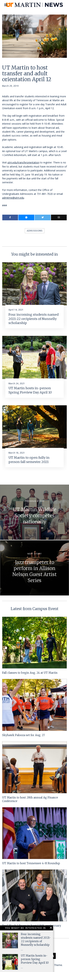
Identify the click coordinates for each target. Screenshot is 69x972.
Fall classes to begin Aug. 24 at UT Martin (30, 672)
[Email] (59, 217)
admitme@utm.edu (13, 197)
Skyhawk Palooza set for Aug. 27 (23, 735)
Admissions (34, 230)
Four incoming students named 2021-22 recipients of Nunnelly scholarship (33, 318)
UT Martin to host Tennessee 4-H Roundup (31, 863)
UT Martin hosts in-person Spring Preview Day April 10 (30, 390)
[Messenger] (26, 217)
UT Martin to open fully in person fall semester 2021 (29, 460)
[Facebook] (10, 217)
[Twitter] (43, 217)
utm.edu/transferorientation (23, 162)
